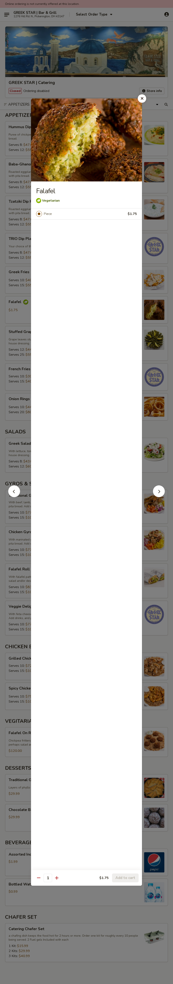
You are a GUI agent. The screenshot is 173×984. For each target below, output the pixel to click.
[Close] (142, 98)
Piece (48, 214)
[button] (14, 496)
